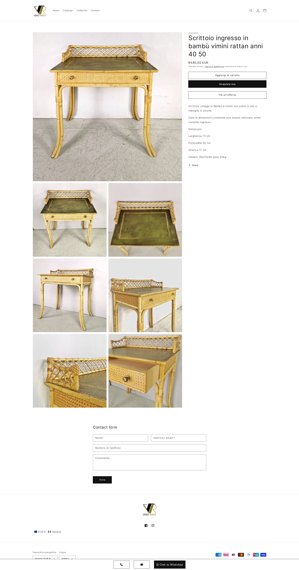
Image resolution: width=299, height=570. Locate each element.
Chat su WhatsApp (171, 564)
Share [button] (195, 165)
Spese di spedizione (214, 66)
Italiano (65, 558)
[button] (251, 10)
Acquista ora (227, 84)
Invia (102, 479)
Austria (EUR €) (43, 558)
